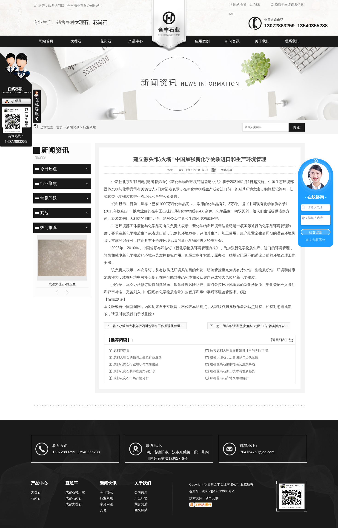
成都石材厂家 (75, 492)
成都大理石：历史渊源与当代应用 (234, 357)
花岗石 (105, 41)
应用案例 (202, 41)
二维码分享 (225, 170)
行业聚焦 (89, 127)
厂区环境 (141, 498)
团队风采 (141, 510)
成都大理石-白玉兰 (62, 284)
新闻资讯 (232, 41)
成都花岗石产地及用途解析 (229, 378)
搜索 (296, 128)
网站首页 (46, 41)
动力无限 (211, 498)
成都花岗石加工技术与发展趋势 (232, 371)
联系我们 (292, 41)
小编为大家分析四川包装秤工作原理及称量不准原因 (156, 326)
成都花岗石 (121, 350)
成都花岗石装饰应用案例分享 (134, 371)
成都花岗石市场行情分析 (131, 378)
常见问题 (48, 198)
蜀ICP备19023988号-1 (218, 491)
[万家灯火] (200, 505)
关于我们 (262, 41)
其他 (44, 213)
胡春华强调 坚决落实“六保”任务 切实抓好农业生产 (258, 326)
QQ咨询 (16, 101)
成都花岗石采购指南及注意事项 (232, 364)
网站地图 (239, 4)
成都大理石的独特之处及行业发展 (137, 357)
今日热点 (48, 169)
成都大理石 (74, 504)
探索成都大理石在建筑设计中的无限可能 (239, 350)
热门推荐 (48, 227)
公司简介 (141, 492)
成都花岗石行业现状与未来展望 (135, 364)
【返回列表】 (278, 340)
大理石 (75, 41)
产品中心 (135, 41)
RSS (256, 4)
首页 (59, 127)
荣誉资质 (141, 504)
